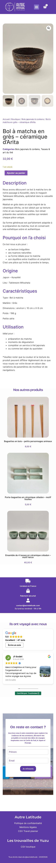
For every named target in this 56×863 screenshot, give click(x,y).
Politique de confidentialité (28, 823)
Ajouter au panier (16, 173)
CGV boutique (28, 846)
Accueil (6, 119)
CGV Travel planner (28, 831)
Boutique (15, 119)
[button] (36, 7)
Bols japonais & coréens (33, 119)
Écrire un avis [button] (14, 645)
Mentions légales (28, 827)
